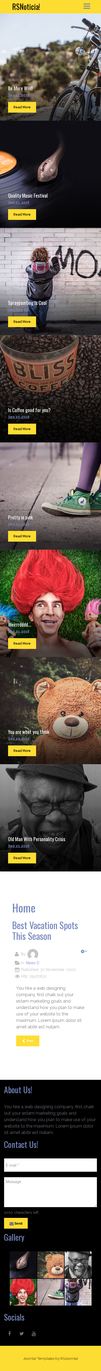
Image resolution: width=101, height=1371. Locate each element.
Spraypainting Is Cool (27, 302)
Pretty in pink (20, 517)
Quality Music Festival (28, 195)
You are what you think (28, 731)
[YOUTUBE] (33, 1333)
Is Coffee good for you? (29, 410)
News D (32, 963)
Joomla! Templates (38, 1358)
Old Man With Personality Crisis (36, 839)
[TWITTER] (21, 1333)
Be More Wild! (20, 88)
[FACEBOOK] (9, 1333)
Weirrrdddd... (19, 624)
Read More (22, 107)
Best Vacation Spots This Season (45, 930)
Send (18, 1223)
